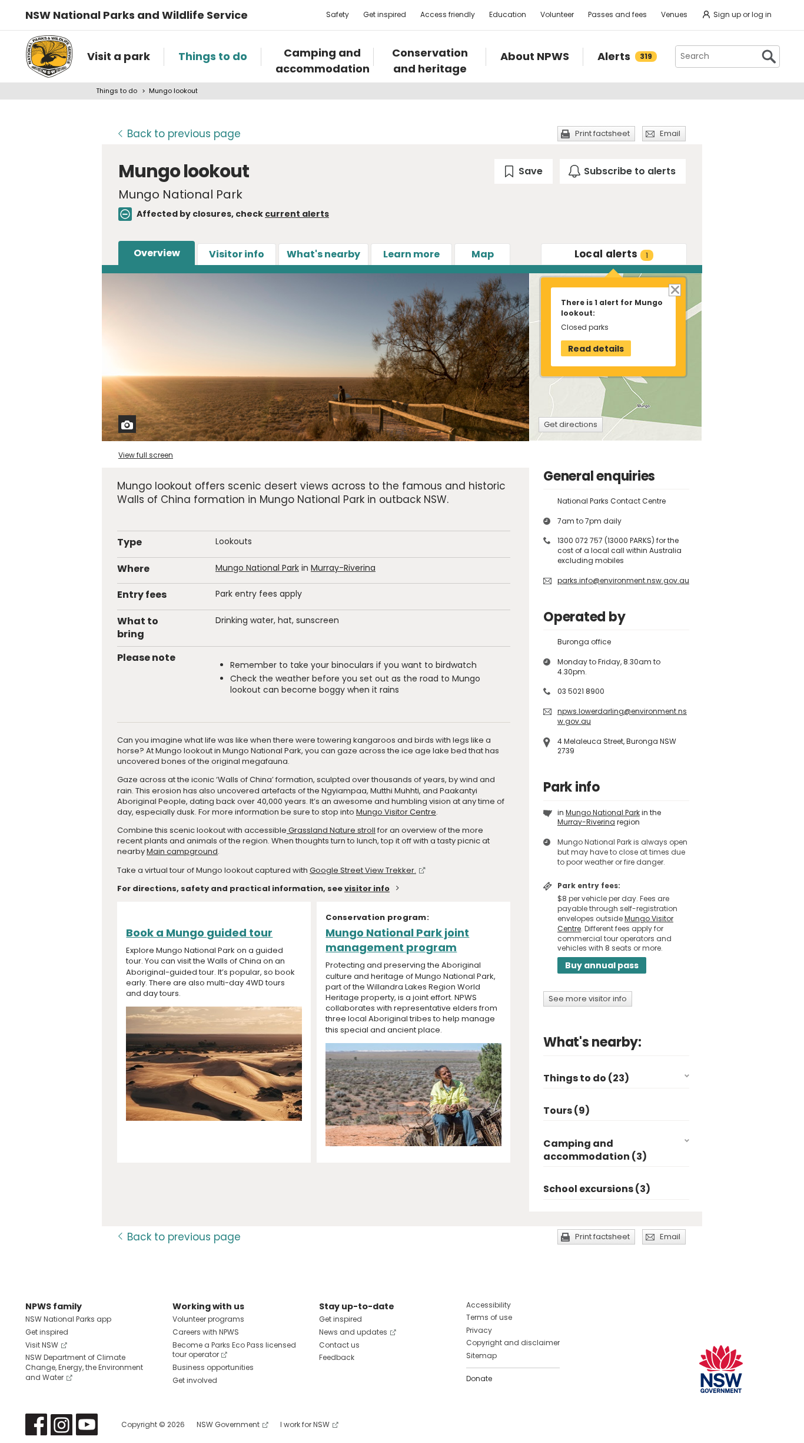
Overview (157, 253)
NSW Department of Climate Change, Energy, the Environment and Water (84, 1367)
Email (670, 133)
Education (507, 14)
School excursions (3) (596, 1189)
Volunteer (557, 14)
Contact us (339, 1345)
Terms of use (489, 1317)
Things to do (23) (586, 1078)
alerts (611, 254)
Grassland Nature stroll (331, 830)
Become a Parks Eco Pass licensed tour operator (234, 1350)
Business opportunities (213, 1367)
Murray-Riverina (343, 568)
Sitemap (481, 1356)
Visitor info (236, 254)
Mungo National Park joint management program (397, 940)
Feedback (336, 1357)
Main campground (182, 851)
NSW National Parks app (68, 1319)
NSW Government (228, 1424)
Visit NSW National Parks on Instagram (61, 1424)
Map (482, 254)
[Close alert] (674, 288)
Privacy (479, 1330)
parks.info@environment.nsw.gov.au (623, 580)
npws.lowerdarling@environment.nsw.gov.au (622, 716)
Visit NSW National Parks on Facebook (36, 1424)
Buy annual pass (602, 965)
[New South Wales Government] (721, 1369)
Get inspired (384, 14)
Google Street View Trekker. (363, 870)
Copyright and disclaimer (513, 1343)
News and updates (353, 1332)
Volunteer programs (208, 1319)
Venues (674, 14)
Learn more (411, 254)
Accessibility (488, 1305)
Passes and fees (617, 14)
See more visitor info (588, 998)
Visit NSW (41, 1345)
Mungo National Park (257, 568)
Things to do (116, 90)
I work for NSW (305, 1424)
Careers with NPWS (205, 1332)
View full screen (145, 455)
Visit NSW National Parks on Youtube (87, 1424)
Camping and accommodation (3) (595, 1150)
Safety (337, 14)
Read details (596, 349)
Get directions (570, 424)
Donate (479, 1379)
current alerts (297, 214)
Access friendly (447, 14)
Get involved (194, 1380)
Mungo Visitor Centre (396, 812)
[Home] (49, 56)
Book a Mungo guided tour (199, 932)
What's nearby (323, 254)
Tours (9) (566, 1110)
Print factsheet (602, 133)
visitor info (367, 888)
